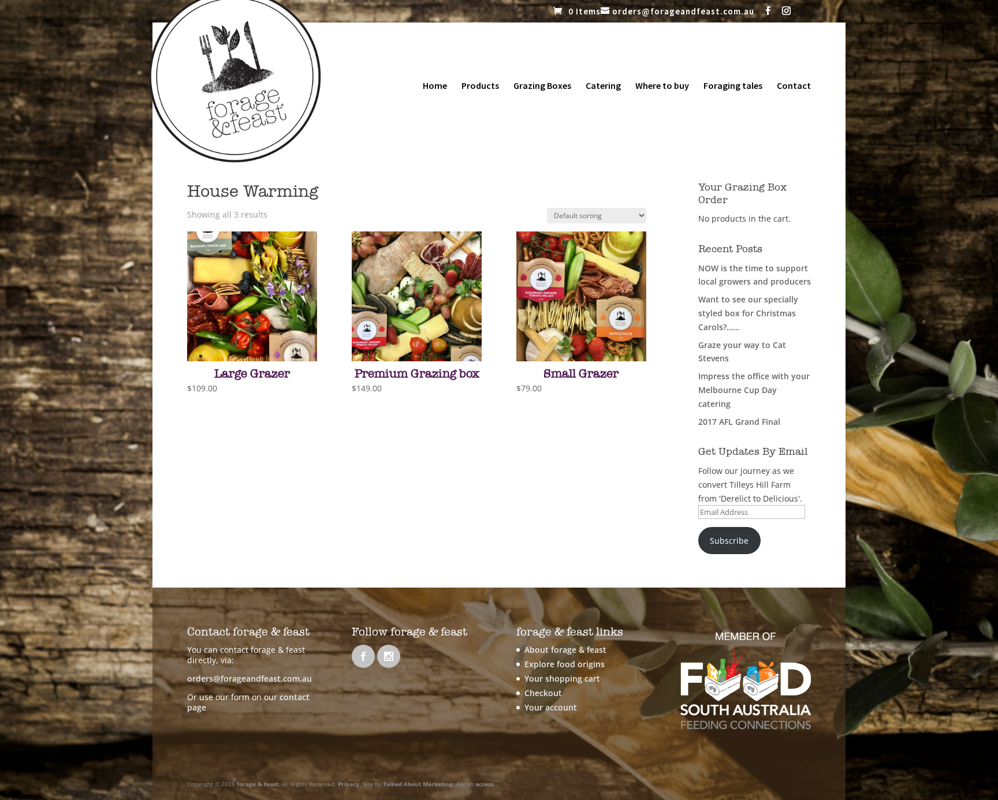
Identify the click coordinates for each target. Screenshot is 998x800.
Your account (550, 707)
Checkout (543, 692)
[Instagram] (786, 11)
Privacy (348, 784)
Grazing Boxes (542, 86)
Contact (794, 86)
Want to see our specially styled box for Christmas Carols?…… (748, 313)
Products (480, 86)
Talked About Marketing (418, 784)
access (484, 784)
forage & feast (257, 784)
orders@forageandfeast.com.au (249, 678)
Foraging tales (732, 86)
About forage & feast (565, 649)
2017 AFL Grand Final (739, 421)
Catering (603, 86)
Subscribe (729, 540)
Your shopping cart (562, 678)
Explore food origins (564, 664)
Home (435, 86)
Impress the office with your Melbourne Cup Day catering (754, 390)
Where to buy (662, 86)
